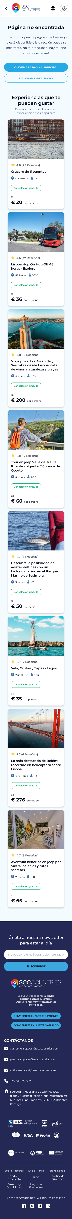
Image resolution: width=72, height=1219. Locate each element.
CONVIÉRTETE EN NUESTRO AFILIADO (36, 1025)
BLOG (35, 1177)
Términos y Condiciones (14, 1186)
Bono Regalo (58, 1170)
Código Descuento (14, 1177)
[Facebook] (24, 1206)
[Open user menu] (64, 8)
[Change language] (53, 8)
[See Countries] (26, 8)
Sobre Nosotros (14, 1170)
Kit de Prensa (36, 1170)
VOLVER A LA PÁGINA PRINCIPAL (36, 67)
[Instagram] (32, 1206)
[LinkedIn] (48, 1206)
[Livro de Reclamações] (16, 1153)
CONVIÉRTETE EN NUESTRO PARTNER (36, 1015)
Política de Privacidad (57, 1177)
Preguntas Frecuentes (36, 1186)
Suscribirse (36, 966)
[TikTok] (40, 1206)
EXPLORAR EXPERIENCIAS (36, 78)
